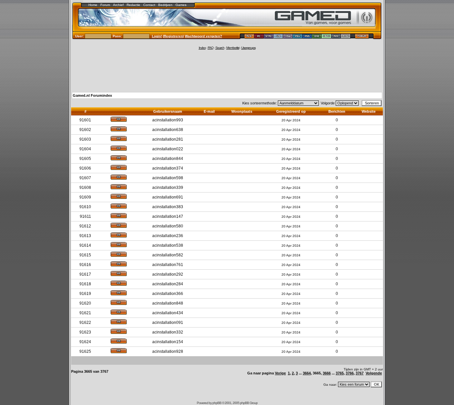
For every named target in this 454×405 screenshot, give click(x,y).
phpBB (216, 403)
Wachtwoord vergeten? (203, 36)
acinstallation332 (167, 332)
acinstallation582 (167, 255)
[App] (336, 37)
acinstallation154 (167, 341)
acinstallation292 (167, 274)
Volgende (374, 373)
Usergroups (248, 48)
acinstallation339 (167, 187)
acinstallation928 (167, 351)
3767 (360, 373)
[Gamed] (249, 37)
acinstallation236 (167, 235)
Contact (149, 5)
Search (219, 48)
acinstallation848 (167, 303)
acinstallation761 (167, 264)
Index (202, 48)
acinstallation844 (167, 158)
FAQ (210, 48)
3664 (307, 373)
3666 (327, 373)
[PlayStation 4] (297, 37)
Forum (105, 5)
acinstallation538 (167, 245)
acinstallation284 (167, 284)
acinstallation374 (167, 168)
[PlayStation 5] (307, 37)
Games (180, 5)
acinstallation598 (167, 178)
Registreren (173, 36)
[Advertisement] (227, 70)
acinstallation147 (167, 216)
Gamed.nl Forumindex (92, 95)
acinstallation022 (167, 149)
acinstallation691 (167, 197)
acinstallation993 (167, 120)
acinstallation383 (167, 206)
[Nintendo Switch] (288, 37)
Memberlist (232, 48)
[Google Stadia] (269, 37)
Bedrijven (165, 5)
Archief (118, 5)
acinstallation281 (167, 139)
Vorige (280, 373)
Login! (157, 36)
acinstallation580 (167, 226)
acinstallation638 (167, 129)
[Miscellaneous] (346, 37)
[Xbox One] (317, 37)
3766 (350, 373)
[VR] (278, 37)
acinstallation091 (167, 322)
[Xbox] (326, 37)
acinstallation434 (167, 313)
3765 (340, 373)
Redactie (133, 5)
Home (92, 5)
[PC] (259, 37)
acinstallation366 (167, 293)
